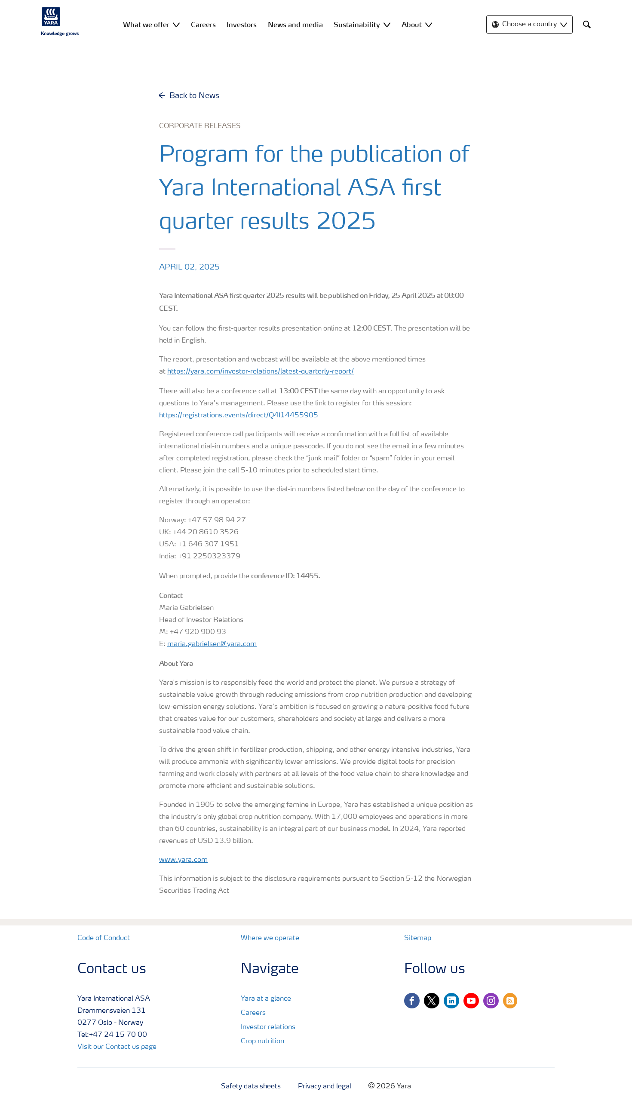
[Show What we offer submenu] (176, 24)
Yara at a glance (266, 999)
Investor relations (268, 1027)
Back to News (194, 96)
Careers (253, 1013)
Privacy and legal (324, 1086)
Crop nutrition (262, 1041)
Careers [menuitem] (203, 24)
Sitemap (417, 938)
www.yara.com (183, 860)
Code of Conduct (103, 938)
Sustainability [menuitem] (357, 24)
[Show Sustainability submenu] (386, 24)
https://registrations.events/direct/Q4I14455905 (238, 415)
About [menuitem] (412, 24)
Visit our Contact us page (116, 1047)
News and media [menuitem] (295, 24)
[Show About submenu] (428, 24)
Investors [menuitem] (242, 24)
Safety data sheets (251, 1086)
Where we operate (270, 938)
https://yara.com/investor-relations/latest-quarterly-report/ (260, 371)
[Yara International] (60, 21)
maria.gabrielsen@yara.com (212, 644)
